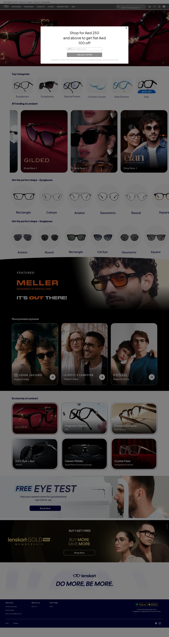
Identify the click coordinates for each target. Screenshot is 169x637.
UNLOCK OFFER (84, 55)
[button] (126, 29)
